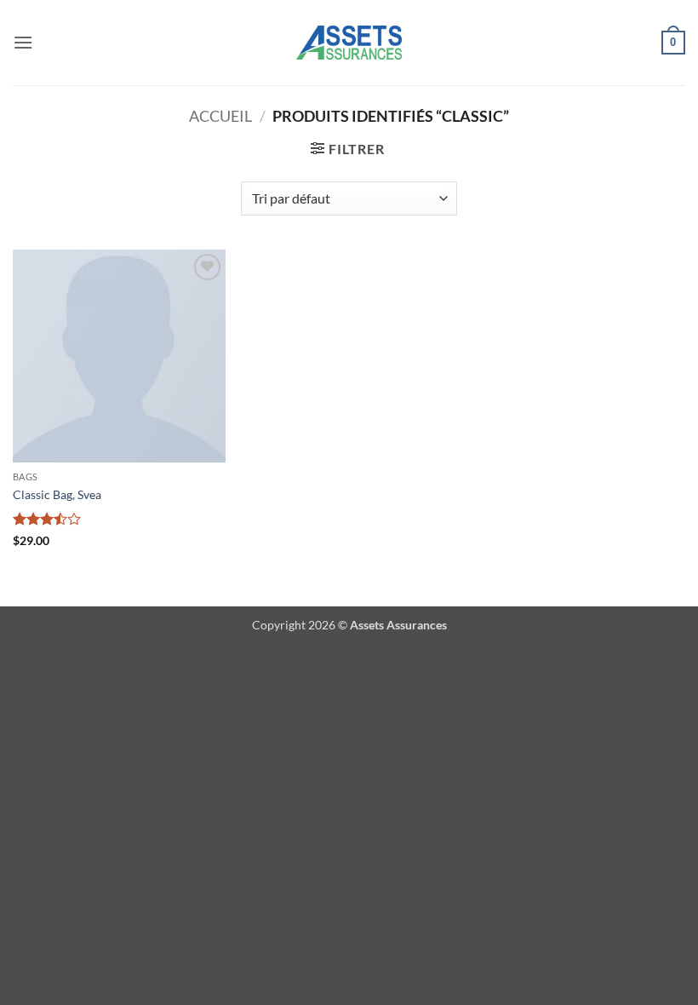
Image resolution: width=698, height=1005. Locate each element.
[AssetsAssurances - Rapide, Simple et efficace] (349, 42)
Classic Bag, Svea (57, 494)
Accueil (220, 115)
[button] (23, 42)
